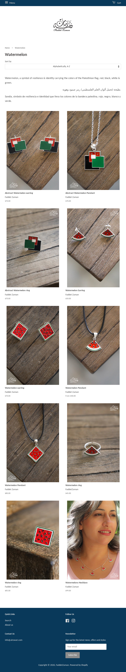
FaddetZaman (62, 665)
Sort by (8, 61)
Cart (119, 3)
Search (8, 621)
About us (9, 625)
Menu (12, 3)
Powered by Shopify (79, 665)
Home (7, 48)
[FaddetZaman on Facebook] (67, 622)
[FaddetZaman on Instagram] (73, 622)
